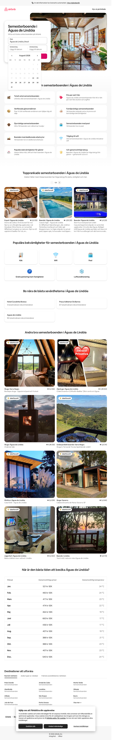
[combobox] (27, 41)
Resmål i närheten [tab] (10, 676)
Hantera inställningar (80, 726)
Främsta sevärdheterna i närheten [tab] (53, 676)
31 (11, 87)
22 (33, 78)
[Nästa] (59, 182)
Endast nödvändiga (56, 726)
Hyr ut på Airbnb (99, 9)
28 (29, 83)
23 (37, 78)
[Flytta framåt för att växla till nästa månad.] (37, 55)
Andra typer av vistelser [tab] (29, 676)
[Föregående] (52, 182)
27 (24, 83)
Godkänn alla (30, 726)
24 (12, 83)
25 (16, 83)
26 (20, 83)
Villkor (60, 736)
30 (38, 83)
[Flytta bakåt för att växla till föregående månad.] (12, 55)
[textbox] (18, 49)
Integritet (52, 736)
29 (33, 83)
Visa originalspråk (73, 3)
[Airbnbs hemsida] (10, 9)
